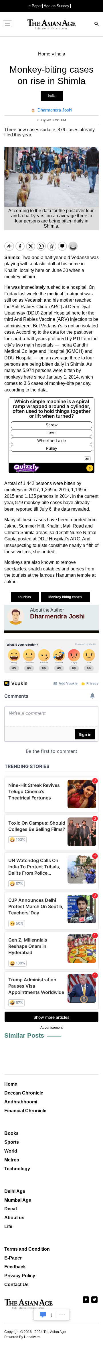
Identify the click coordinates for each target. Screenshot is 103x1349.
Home (10, 1084)
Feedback (15, 1266)
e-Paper (35, 6)
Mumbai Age (17, 1200)
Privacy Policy (19, 1275)
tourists (25, 597)
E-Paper (13, 1258)
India (52, 96)
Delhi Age (14, 1191)
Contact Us (16, 1284)
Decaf (10, 1208)
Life (8, 1226)
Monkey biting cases (65, 597)
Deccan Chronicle (23, 1093)
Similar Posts (24, 1035)
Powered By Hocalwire (22, 1337)
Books (11, 1133)
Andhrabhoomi (20, 1101)
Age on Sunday (56, 6)
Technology (17, 1168)
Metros (11, 1159)
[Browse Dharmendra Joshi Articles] (15, 616)
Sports (11, 1142)
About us (14, 1217)
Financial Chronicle (25, 1110)
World (10, 1151)
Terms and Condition (27, 1249)
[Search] (96, 24)
